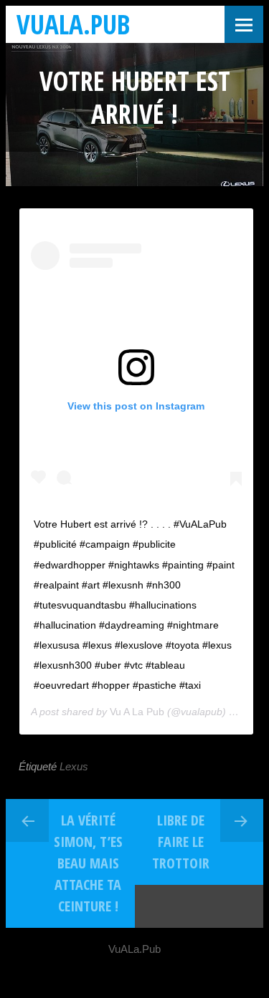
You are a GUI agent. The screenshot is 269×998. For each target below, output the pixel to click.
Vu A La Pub (137, 711)
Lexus (74, 766)
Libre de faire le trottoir (180, 841)
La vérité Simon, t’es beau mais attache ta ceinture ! (88, 863)
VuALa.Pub (73, 24)
